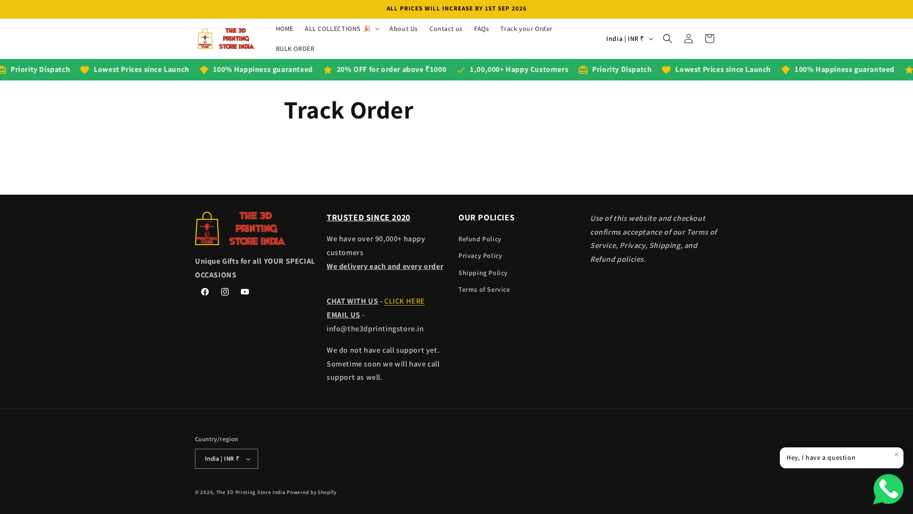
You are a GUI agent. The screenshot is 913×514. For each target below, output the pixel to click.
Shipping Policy (483, 272)
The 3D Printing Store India (251, 492)
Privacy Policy (480, 255)
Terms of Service (484, 289)
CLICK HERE (404, 301)
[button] (341, 29)
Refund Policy (480, 239)
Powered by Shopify (312, 492)
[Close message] (896, 454)
